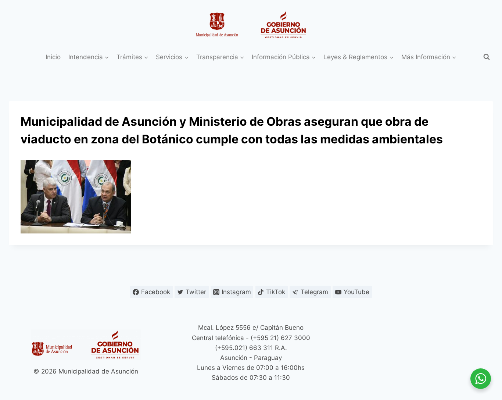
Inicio (53, 57)
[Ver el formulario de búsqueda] (486, 57)
